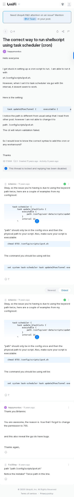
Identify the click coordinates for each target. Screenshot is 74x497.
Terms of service (29, 493)
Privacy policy (46, 493)
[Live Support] (63, 4)
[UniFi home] (11, 4)
